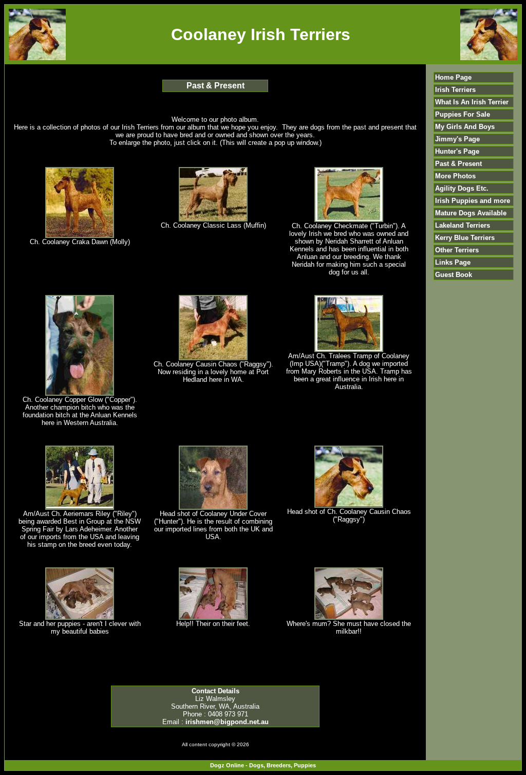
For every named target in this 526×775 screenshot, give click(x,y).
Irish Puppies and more (472, 201)
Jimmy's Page (457, 139)
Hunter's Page (457, 151)
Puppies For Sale (462, 114)
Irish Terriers (455, 90)
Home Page (453, 77)
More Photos (455, 176)
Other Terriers (457, 250)
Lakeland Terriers (462, 225)
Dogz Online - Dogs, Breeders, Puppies (263, 765)
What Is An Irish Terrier (472, 102)
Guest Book (453, 275)
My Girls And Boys (465, 127)
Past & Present (458, 164)
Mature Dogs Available (470, 213)
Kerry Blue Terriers (465, 238)
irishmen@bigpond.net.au (227, 722)
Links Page (453, 262)
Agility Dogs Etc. (462, 188)
